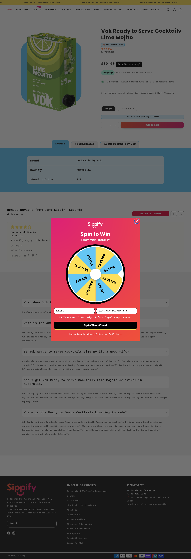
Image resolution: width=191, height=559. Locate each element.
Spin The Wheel (95, 325)
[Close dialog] (136, 221)
